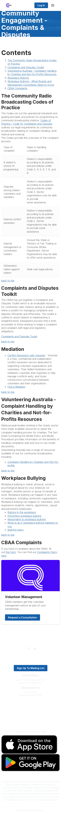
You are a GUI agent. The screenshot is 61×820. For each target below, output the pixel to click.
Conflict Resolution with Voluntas (26, 355)
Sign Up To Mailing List (30, 668)
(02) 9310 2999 (30, 704)
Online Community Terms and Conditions (30, 721)
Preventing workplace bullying (24, 515)
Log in (41, 5)
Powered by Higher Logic (30, 816)
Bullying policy (16, 529)
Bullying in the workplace (22, 512)
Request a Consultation (22, 617)
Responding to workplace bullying (27, 519)
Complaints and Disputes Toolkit (26, 67)
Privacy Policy (30, 717)
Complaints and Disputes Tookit (19, 336)
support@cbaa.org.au (30, 707)
